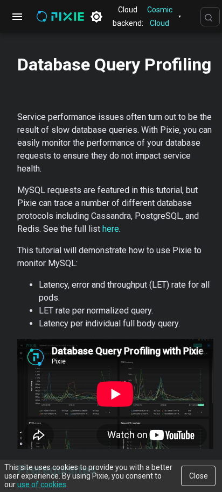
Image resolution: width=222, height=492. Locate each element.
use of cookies (41, 484)
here (110, 229)
